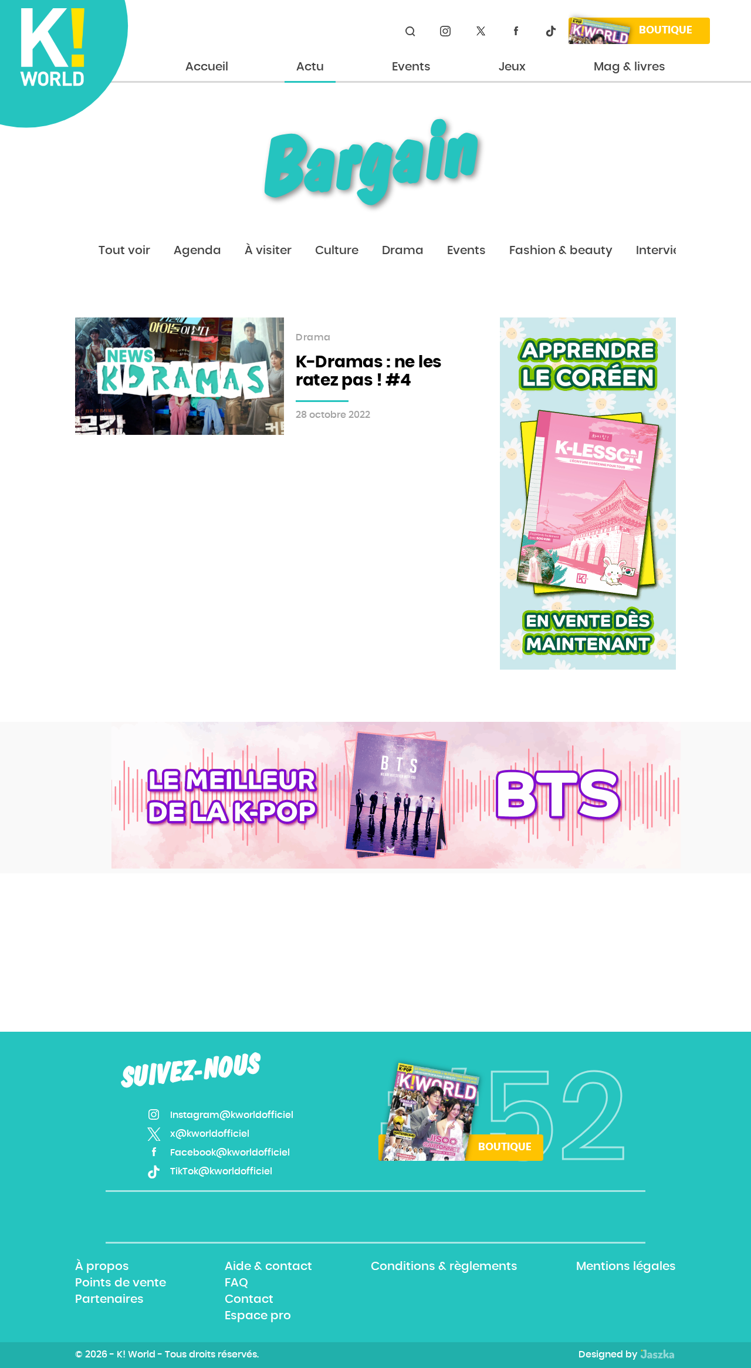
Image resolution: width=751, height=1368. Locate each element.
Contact (249, 1299)
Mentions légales (626, 1266)
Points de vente (120, 1283)
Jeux (512, 67)
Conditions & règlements (444, 1266)
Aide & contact (268, 1266)
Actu (310, 67)
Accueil (206, 67)
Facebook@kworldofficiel (516, 31)
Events (411, 67)
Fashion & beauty (561, 250)
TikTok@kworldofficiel (551, 31)
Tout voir (124, 250)
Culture (336, 250)
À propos (102, 1266)
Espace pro (258, 1316)
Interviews (666, 250)
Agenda (197, 250)
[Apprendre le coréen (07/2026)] (588, 493)
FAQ (236, 1283)
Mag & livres (629, 67)
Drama (403, 250)
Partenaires (109, 1299)
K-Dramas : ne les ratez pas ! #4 (369, 371)
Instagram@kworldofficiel (445, 31)
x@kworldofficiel (480, 31)
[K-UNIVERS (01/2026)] (396, 795)
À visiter (268, 250)
